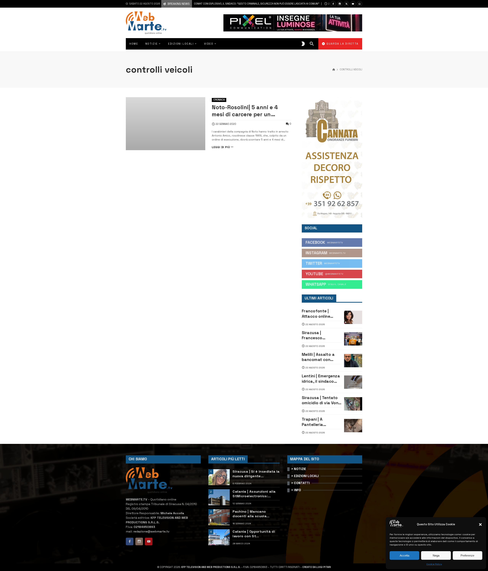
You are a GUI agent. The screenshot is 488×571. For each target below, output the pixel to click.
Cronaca (219, 99)
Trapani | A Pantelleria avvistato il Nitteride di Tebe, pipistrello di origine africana (321, 422)
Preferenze (467, 555)
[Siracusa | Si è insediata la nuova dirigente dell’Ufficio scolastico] (219, 477)
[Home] (333, 69)
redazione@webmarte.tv (151, 531)
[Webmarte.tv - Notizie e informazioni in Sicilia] (146, 22)
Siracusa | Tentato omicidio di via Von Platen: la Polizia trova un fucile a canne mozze (320, 400)
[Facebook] (333, 3)
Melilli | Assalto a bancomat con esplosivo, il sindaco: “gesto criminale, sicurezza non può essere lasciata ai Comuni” (220, 3)
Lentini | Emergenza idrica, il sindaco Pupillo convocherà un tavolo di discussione (321, 378)
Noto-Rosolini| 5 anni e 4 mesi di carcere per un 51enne (245, 111)
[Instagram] (340, 3)
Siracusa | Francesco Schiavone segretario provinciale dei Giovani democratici (321, 335)
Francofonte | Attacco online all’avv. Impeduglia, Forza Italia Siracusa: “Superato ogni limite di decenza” (321, 313)
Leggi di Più (221, 147)
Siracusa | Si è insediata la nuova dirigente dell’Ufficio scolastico (256, 473)
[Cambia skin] (303, 44)
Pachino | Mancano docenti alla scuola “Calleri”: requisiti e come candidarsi (255, 513)
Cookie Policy (434, 564)
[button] (480, 524)
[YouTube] (353, 3)
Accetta (404, 555)
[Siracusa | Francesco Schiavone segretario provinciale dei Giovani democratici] (353, 339)
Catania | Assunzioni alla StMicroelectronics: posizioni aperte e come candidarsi (254, 493)
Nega (436, 555)
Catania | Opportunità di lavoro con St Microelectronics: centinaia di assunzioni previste (254, 533)
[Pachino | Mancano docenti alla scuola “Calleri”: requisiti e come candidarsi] (219, 517)
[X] (346, 3)
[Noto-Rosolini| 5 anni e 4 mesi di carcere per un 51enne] (165, 123)
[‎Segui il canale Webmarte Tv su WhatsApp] (359, 3)
